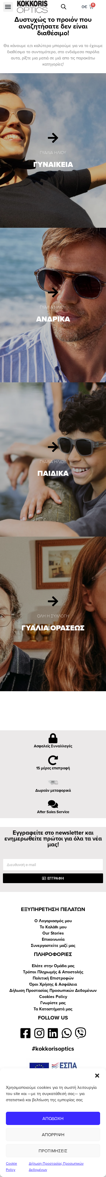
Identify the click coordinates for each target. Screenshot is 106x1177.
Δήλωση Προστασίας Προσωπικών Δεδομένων (53, 990)
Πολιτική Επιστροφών (53, 978)
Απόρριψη (53, 1134)
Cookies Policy (53, 996)
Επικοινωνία (53, 939)
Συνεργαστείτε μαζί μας (53, 945)
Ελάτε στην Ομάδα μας (53, 965)
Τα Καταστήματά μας (53, 1009)
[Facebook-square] (25, 1033)
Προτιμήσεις (53, 1150)
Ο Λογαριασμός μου (53, 920)
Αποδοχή (53, 1118)
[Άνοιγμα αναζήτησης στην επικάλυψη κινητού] (64, 6)
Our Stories (53, 933)
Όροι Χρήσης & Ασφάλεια (53, 984)
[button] (97, 1076)
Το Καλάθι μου (53, 927)
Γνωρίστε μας (53, 1002)
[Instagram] (39, 1033)
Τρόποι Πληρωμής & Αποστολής (53, 972)
